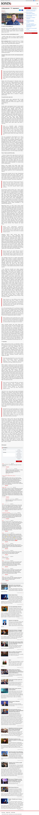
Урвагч (10, 659)
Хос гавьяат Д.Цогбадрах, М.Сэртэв (15, 606)
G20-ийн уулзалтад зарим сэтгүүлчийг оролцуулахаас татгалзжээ (30, 21)
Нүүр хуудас (3, 812)
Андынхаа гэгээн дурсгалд (13, 620)
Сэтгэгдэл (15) (4, 11)
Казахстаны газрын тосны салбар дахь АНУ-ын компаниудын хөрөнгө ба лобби (16, 752)
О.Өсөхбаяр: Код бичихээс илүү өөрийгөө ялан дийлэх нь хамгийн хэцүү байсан (16, 740)
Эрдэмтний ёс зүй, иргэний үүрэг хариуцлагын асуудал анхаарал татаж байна (15, 586)
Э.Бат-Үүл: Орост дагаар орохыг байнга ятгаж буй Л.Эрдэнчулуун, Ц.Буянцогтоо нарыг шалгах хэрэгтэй (16, 642)
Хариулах (7, 466)
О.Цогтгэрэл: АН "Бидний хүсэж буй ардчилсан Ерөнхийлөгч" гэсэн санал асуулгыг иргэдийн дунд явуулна (15, 780)
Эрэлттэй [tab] (34, 8)
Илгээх (19, 461)
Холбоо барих (13, 812)
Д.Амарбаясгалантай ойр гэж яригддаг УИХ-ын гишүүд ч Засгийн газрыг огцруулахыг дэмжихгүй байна (15, 729)
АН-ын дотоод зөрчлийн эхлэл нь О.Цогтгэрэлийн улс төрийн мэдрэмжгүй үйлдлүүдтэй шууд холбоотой (16, 710)
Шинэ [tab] (28, 8)
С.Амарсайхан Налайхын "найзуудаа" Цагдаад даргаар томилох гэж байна (15, 631)
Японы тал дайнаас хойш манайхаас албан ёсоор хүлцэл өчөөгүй (15, 652)
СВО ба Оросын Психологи (13, 787)
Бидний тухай (8, 812)
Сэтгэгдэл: (4, 452)
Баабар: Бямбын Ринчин (13, 594)
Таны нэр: (4, 449)
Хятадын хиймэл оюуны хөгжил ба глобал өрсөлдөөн (15, 689)
